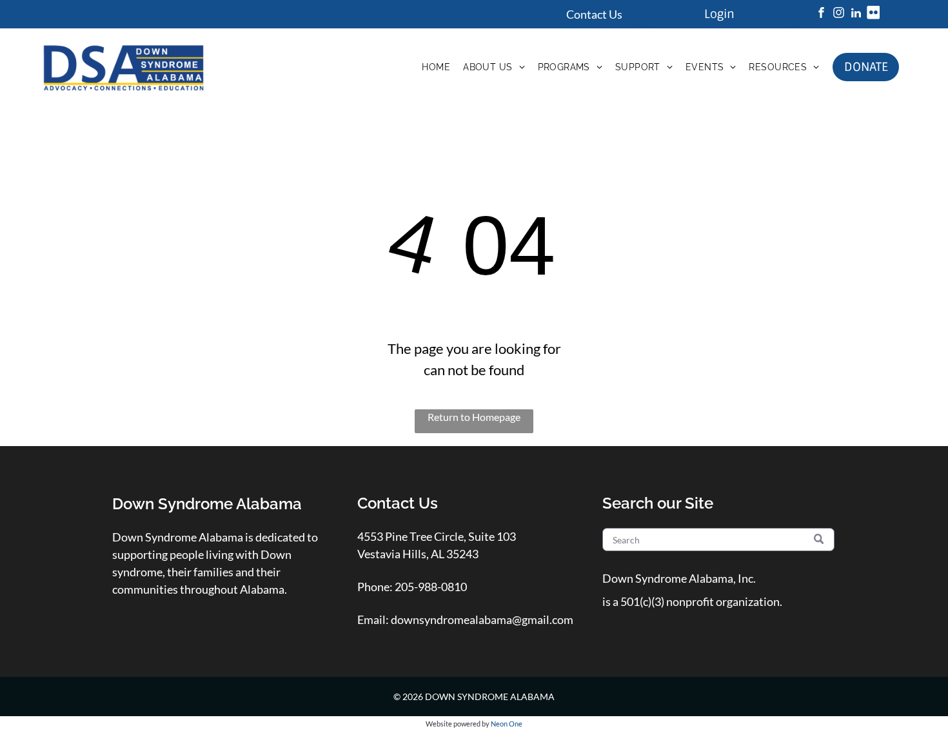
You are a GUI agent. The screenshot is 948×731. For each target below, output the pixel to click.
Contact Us (594, 14)
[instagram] (838, 14)
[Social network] (873, 14)
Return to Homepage (474, 417)
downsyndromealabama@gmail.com (482, 619)
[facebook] (821, 14)
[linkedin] (855, 14)
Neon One (506, 723)
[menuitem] (436, 67)
